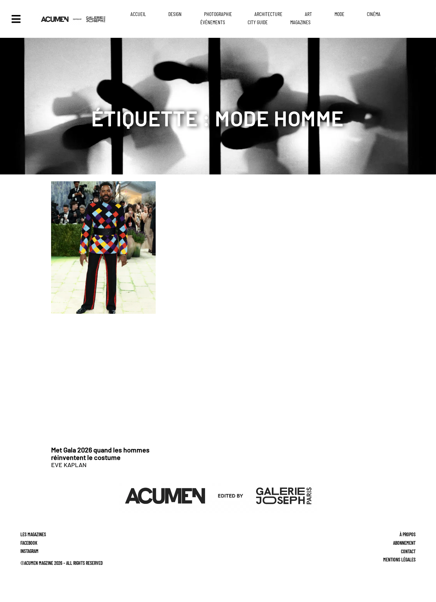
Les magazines (33, 534)
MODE (339, 14)
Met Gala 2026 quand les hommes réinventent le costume (100, 453)
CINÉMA (373, 14)
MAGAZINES (300, 22)
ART (308, 14)
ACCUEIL (138, 14)
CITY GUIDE (258, 22)
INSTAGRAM (29, 551)
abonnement (404, 543)
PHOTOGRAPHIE (218, 14)
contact (408, 551)
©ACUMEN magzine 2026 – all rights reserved (61, 563)
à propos (408, 534)
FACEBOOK (28, 543)
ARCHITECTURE (268, 14)
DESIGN (175, 14)
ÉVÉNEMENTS (212, 22)
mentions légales (399, 559)
